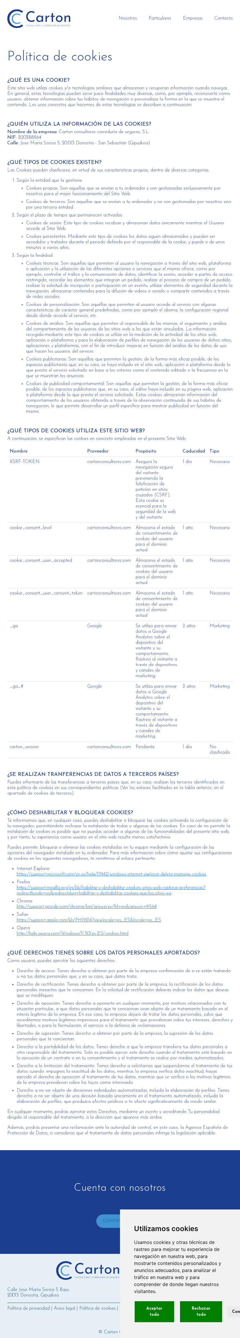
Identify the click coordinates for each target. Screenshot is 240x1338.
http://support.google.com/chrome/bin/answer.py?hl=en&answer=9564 (87, 906)
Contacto (223, 18)
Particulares (160, 18)
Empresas (193, 18)
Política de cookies (97, 1308)
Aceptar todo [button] (154, 1311)
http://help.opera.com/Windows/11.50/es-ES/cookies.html (72, 933)
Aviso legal (64, 1308)
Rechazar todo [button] (201, 1311)
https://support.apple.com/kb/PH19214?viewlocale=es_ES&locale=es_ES (89, 920)
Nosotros (128, 18)
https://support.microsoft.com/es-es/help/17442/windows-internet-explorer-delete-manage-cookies (111, 874)
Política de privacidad (28, 1308)
